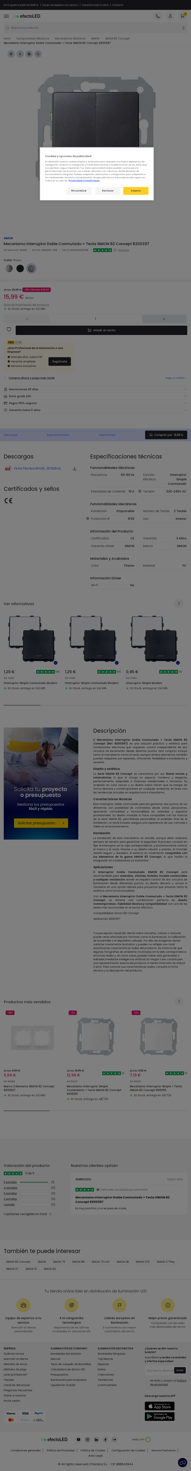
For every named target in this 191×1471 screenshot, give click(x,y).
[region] (97, 174)
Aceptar (136, 190)
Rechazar (108, 190)
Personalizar (79, 190)
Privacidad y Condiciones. (84, 180)
